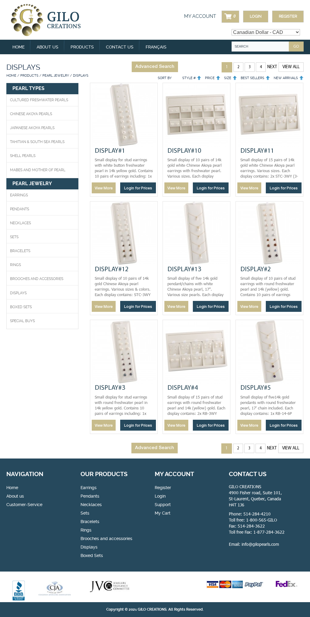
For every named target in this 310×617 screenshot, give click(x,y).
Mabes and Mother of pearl (37, 170)
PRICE (210, 78)
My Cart (162, 513)
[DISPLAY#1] (123, 115)
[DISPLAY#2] (269, 233)
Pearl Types (28, 88)
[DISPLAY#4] (196, 352)
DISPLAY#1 (110, 151)
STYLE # (189, 78)
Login (256, 16)
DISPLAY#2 (255, 269)
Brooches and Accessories (36, 279)
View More (104, 188)
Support (163, 504)
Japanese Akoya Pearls (32, 128)
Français (156, 47)
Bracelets (20, 251)
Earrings (19, 195)
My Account (200, 16)
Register (288, 16)
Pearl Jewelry (55, 76)
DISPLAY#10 (184, 151)
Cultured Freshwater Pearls (39, 100)
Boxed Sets (92, 555)
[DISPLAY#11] (269, 115)
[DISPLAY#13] (196, 233)
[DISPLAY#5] (269, 352)
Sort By (165, 78)
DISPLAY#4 (182, 388)
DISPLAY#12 (111, 269)
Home (18, 47)
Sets (14, 237)
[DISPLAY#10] (196, 115)
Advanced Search (154, 67)
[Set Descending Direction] (199, 78)
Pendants (19, 209)
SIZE (227, 78)
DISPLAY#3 (110, 388)
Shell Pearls (22, 156)
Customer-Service (24, 504)
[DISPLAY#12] (123, 233)
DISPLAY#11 (257, 151)
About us (47, 47)
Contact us (120, 47)
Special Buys (22, 321)
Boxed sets (21, 307)
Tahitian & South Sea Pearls (37, 142)
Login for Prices (138, 188)
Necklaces (20, 223)
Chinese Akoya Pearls (31, 114)
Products (29, 76)
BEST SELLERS (252, 78)
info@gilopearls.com (260, 544)
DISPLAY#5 (255, 388)
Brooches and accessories (106, 538)
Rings (15, 265)
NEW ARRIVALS (286, 78)
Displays (18, 293)
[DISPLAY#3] (123, 352)
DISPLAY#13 (184, 269)
